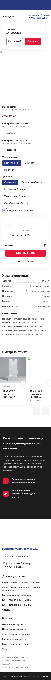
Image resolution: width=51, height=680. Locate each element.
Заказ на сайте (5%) (28, 235)
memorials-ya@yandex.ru (17, 556)
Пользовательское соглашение (14, 661)
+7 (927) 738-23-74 (14, 567)
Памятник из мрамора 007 (36, 396)
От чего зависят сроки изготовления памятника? (21, 588)
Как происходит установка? (16, 595)
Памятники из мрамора (14, 629)
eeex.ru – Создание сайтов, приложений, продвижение (25, 676)
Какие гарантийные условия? (17, 600)
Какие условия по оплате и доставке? (21, 582)
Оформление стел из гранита (17, 634)
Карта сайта (7, 664)
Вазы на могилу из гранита (16, 644)
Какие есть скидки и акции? (16, 605)
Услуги (5, 649)
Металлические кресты (14, 639)
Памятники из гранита (13, 624)
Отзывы (6, 610)
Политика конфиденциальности (14, 657)
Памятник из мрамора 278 (9, 396)
